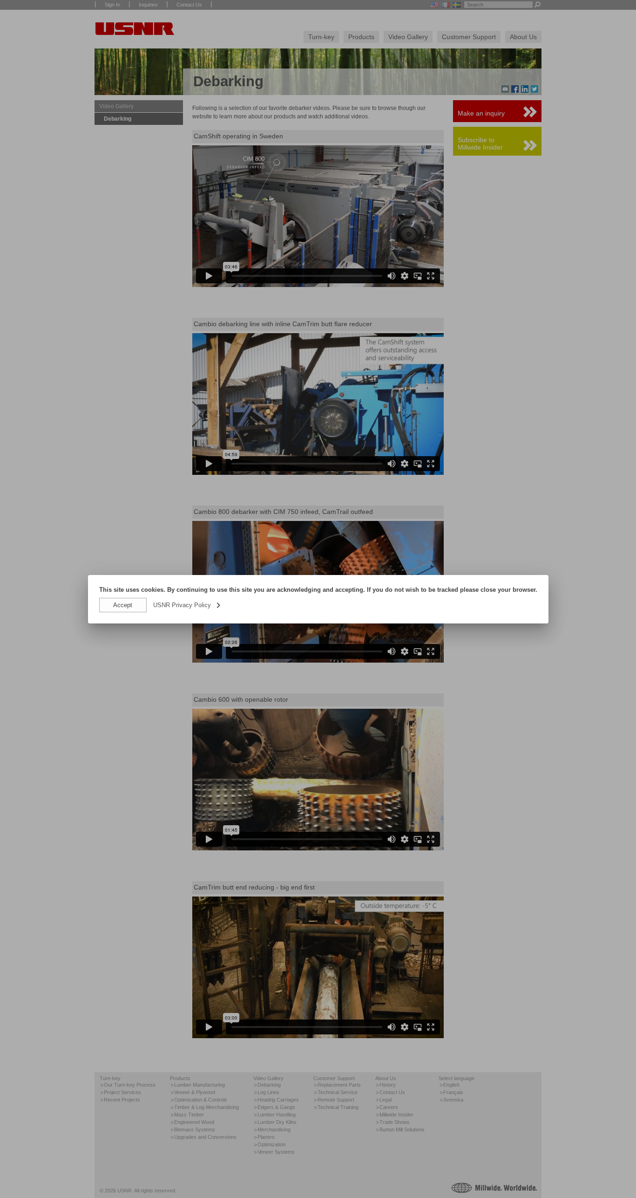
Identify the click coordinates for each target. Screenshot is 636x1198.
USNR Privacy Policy (187, 605)
